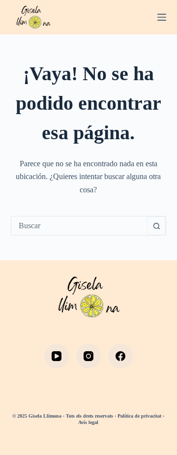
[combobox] (79, 226)
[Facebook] (120, 356)
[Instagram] (88, 356)
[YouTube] (56, 356)
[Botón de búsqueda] (156, 225)
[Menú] (161, 17)
